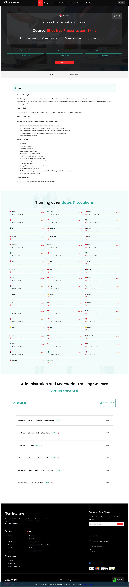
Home (40, 3)
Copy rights (31, 539)
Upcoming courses (12, 563)
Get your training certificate (14, 566)
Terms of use (32, 536)
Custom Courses (66, 3)
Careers (91, 3)
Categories (10, 536)
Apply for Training (64, 62)
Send (120, 524)
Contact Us (84, 3)
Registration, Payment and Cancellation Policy (39, 545)
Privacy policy (86, 584)
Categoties (47, 3)
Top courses (10, 560)
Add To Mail (31, 548)
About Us (76, 3)
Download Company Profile (35, 551)
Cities (56, 3)
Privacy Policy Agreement (35, 542)
